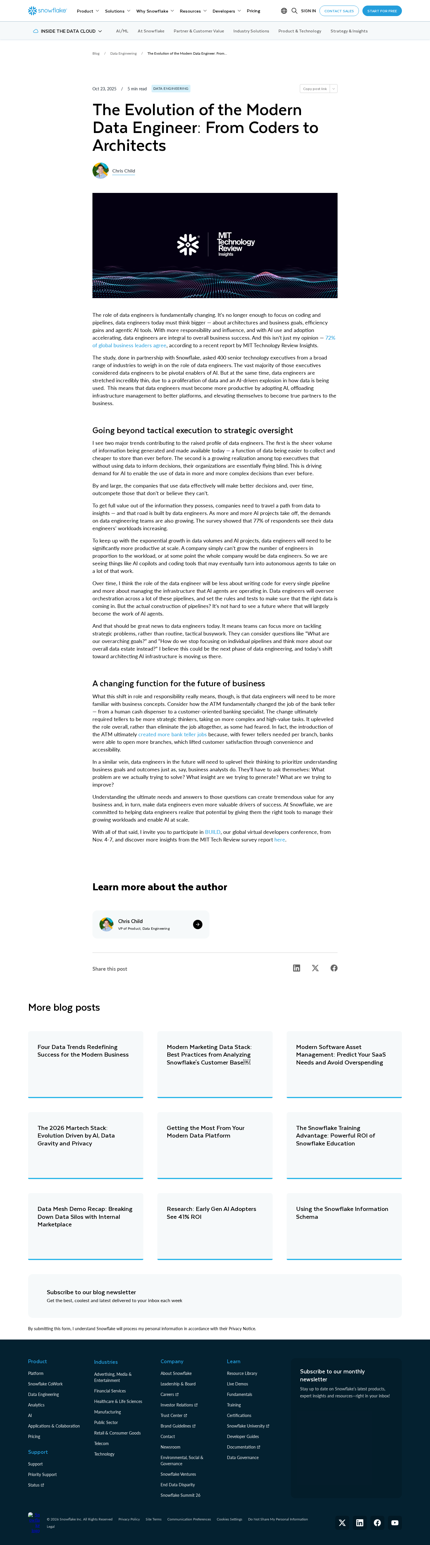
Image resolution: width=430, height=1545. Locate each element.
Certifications (239, 1415)
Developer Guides (243, 1436)
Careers (167, 1394)
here (279, 839)
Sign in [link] (308, 10)
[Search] (294, 11)
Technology (104, 1453)
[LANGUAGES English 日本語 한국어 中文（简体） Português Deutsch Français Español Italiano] (285, 11)
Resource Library (242, 1373)
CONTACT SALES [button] (339, 11)
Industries (106, 1362)
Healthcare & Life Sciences (118, 1401)
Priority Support (42, 1474)
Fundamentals (239, 1394)
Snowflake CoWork (45, 1383)
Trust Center (172, 1415)
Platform (36, 1373)
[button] (67, 31)
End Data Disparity (178, 1484)
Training (234, 1404)
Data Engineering (43, 1394)
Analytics (36, 1404)
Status (33, 1484)
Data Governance (243, 1457)
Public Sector (106, 1422)
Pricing (34, 1436)
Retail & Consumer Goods (117, 1432)
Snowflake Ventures (178, 1474)
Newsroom (170, 1446)
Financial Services (110, 1390)
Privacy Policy (129, 1519)
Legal (51, 1526)
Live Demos (237, 1383)
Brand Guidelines (176, 1425)
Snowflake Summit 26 (180, 1495)
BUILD (213, 832)
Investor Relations (177, 1404)
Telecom (101, 1443)
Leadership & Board (178, 1383)
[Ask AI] (333, 88)
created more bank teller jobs (172, 734)
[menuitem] (88, 10)
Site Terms (153, 1519)
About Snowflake (176, 1373)
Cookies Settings (229, 1519)
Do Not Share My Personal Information (278, 1519)
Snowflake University (246, 1425)
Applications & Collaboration (54, 1425)
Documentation (241, 1446)
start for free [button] (382, 11)
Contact (168, 1436)
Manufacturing (107, 1411)
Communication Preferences (189, 1519)
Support (35, 1463)
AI (30, 1415)
